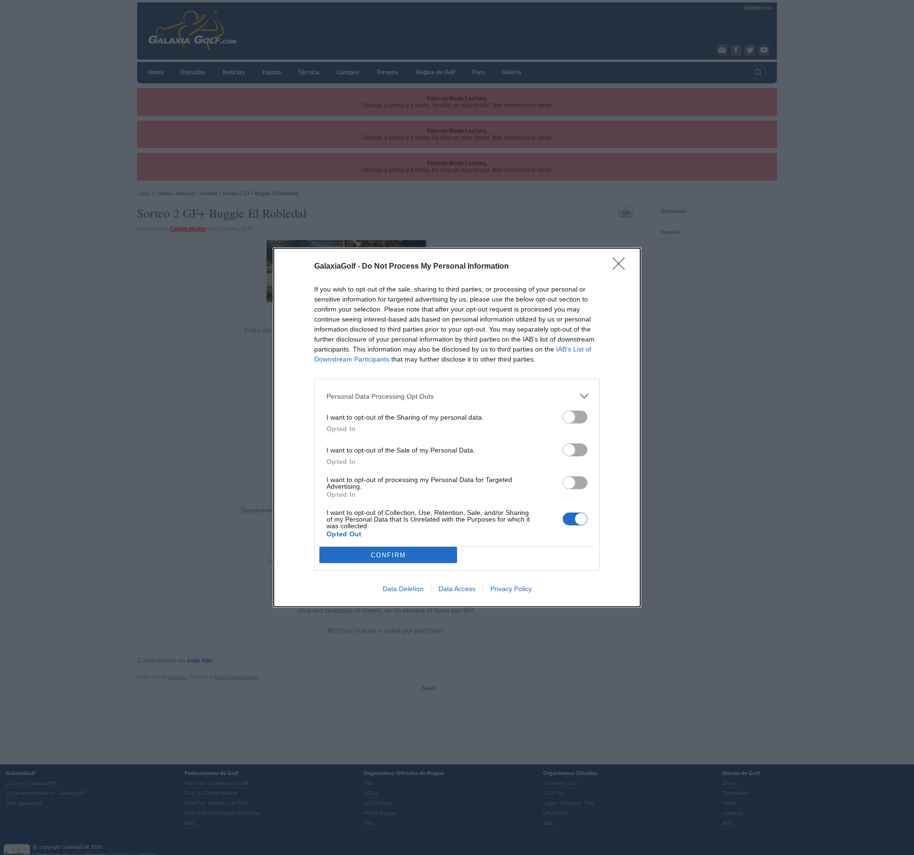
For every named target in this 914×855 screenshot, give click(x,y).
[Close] (622, 267)
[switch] (575, 417)
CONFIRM (388, 555)
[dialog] (457, 427)
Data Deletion (403, 589)
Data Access (457, 589)
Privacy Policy (511, 589)
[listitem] (457, 396)
